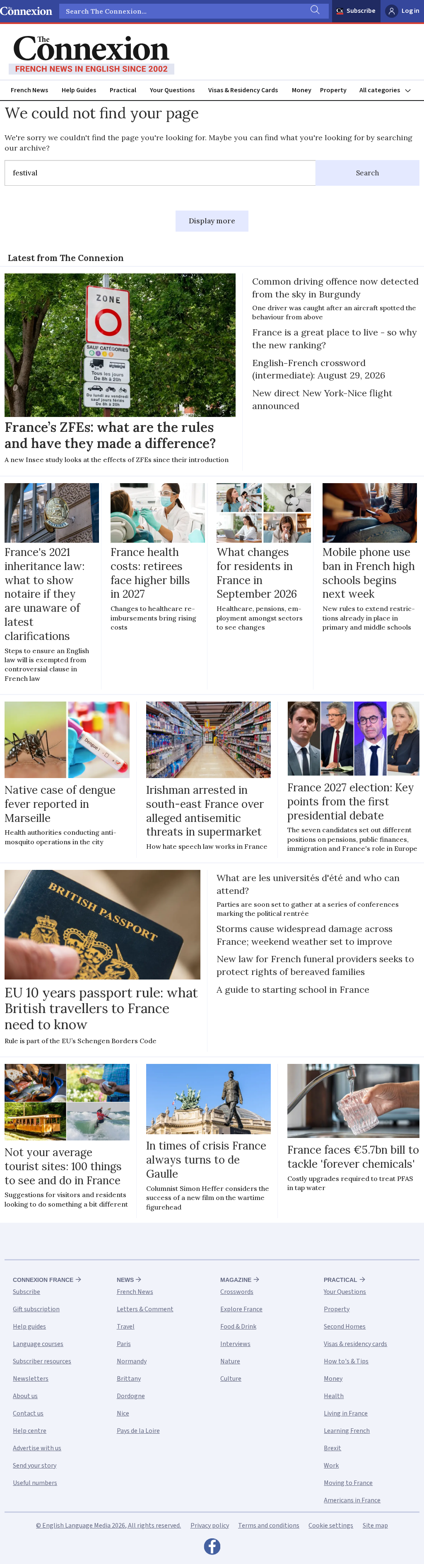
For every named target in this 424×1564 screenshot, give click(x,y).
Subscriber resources (42, 1361)
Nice (123, 1413)
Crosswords (236, 1291)
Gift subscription (36, 1309)
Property (333, 90)
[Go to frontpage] (91, 55)
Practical (123, 90)
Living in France (346, 1413)
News (125, 1280)
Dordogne (131, 1396)
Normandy (132, 1361)
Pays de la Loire (138, 1430)
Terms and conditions (268, 1525)
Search (367, 172)
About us (25, 1396)
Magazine (235, 1280)
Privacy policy (209, 1525)
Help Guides (79, 90)
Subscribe (361, 10)
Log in (410, 10)
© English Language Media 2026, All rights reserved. (108, 1525)
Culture (230, 1378)
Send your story (34, 1465)
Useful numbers (35, 1482)
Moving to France (348, 1482)
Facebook (212, 1548)
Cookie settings (330, 1525)
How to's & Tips (346, 1361)
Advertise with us (37, 1448)
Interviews (235, 1343)
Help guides (29, 1326)
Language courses (38, 1343)
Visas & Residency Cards (243, 90)
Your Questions (172, 90)
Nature (230, 1361)
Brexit (332, 1448)
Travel (126, 1326)
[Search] (314, 11)
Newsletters (30, 1378)
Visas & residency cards (355, 1343)
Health (334, 1396)
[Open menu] (389, 90)
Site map (375, 1525)
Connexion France (43, 1280)
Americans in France (352, 1500)
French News (29, 90)
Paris (124, 1343)
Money (301, 90)
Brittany (129, 1378)
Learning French (347, 1430)
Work (331, 1465)
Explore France (241, 1309)
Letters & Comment (145, 1309)
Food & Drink (238, 1326)
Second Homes (345, 1326)
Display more (212, 220)
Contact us (28, 1413)
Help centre (29, 1430)
